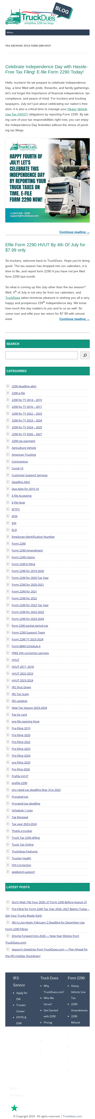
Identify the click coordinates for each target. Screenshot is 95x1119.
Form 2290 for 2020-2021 (28, 585)
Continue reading (74, 232)
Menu (10, 32)
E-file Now (18, 502)
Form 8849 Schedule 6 (26, 646)
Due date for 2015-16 (25, 489)
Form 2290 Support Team (28, 632)
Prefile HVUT (20, 776)
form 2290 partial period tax (30, 626)
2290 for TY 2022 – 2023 (27, 414)
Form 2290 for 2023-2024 (28, 619)
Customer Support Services (30, 475)
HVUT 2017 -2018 (23, 667)
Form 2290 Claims (23, 557)
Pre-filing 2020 (21, 735)
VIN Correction (21, 865)
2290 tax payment (23, 441)
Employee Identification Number (33, 537)
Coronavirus (20, 461)
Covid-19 (17, 468)
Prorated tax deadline (26, 803)
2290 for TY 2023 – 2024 (27, 420)
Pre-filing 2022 (21, 742)
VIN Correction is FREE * (50, 1059)
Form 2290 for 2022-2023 (28, 612)
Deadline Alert (21, 482)
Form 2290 (19, 543)
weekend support (23, 872)
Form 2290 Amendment (27, 550)
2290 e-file (18, 393)
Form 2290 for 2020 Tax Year (30, 578)
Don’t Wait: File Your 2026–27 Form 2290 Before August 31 (49, 902)
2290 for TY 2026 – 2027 (27, 434)
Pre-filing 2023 (21, 749)
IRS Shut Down (21, 687)
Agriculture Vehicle (24, 448)
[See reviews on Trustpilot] (26, 1111)
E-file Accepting (22, 496)
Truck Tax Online (23, 844)
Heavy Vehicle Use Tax (78, 992)
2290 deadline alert (24, 386)
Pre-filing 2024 (21, 756)
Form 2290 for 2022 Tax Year (30, 605)
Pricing (48, 1022)
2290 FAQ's (23, 1072)
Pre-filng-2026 (21, 769)
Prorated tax (20, 797)
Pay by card (19, 715)
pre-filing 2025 (21, 762)
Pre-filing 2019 (21, 728)
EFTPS (16, 509)
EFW (14, 516)
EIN (14, 523)
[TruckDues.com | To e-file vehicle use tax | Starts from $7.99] (39, 14)
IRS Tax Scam (20, 694)
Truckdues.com (72, 1116)
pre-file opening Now (25, 721)
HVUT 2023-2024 (22, 680)
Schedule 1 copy (22, 810)
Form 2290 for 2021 (24, 591)
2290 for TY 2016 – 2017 (27, 407)
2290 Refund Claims (75, 1022)
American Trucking (24, 455)
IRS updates (19, 701)
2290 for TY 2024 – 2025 (27, 427)
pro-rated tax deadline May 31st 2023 (36, 790)
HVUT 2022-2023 (22, 673)
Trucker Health (21, 858)
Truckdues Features (25, 851)
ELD (14, 530)
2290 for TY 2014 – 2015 (27, 400)
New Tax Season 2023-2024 (29, 708)
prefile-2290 (19, 783)
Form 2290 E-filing (23, 564)
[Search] (85, 355)
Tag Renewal (20, 817)
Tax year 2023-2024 (24, 824)
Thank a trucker (22, 831)
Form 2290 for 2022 (24, 598)
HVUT (15, 660)
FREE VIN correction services (30, 653)
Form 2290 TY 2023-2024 (27, 639)
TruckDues (12, 297)
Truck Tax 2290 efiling (26, 838)
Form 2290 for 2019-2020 (28, 571)
